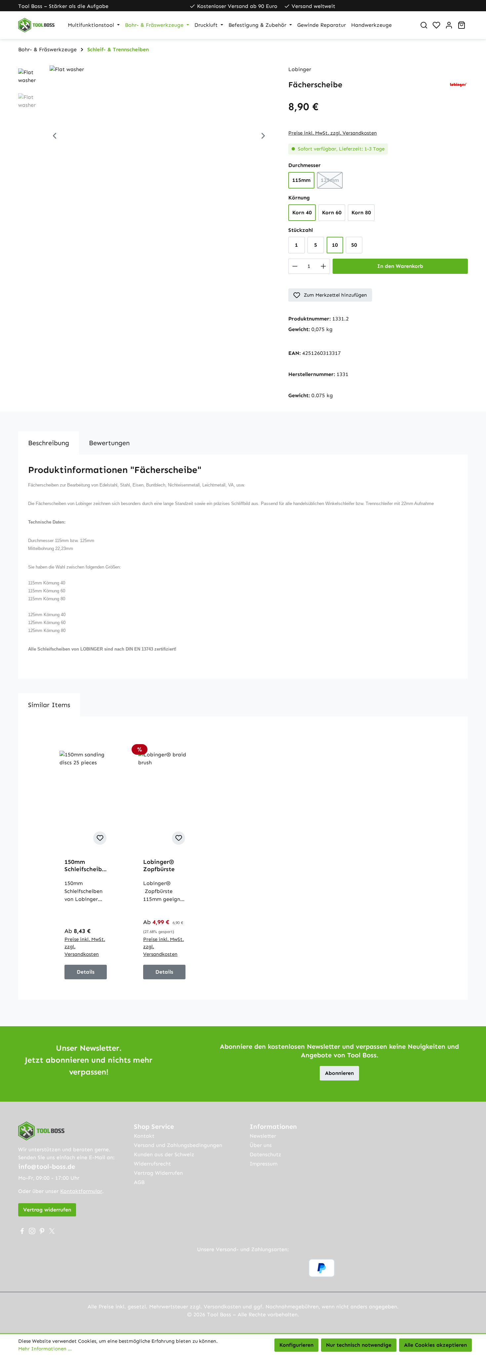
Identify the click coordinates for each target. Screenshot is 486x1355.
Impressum (263, 1164)
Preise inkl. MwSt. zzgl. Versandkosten (332, 133)
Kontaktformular (81, 1191)
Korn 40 (302, 212)
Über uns (261, 1145)
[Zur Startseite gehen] (36, 25)
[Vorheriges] (55, 137)
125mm (332, 182)
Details (86, 972)
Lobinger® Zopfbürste (159, 865)
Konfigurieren (296, 1345)
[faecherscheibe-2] (159, 136)
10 (335, 245)
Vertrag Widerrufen (158, 1173)
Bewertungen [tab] (109, 443)
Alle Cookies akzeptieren (435, 1345)
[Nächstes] (263, 137)
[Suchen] (424, 25)
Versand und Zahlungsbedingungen (178, 1145)
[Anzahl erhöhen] (323, 266)
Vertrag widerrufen (47, 1210)
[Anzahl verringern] (294, 266)
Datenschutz (265, 1154)
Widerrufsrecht (152, 1164)
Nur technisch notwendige (358, 1345)
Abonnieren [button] (339, 1073)
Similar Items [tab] (49, 705)
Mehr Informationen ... (45, 1349)
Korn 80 (361, 212)
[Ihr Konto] (449, 25)
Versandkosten (222, 1306)
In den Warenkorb (400, 266)
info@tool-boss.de (46, 1166)
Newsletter (263, 1136)
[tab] (48, 442)
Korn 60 (332, 212)
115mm (301, 180)
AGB (139, 1182)
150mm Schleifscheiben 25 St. (84, 865)
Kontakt (144, 1136)
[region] (146, 136)
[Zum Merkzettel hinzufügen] (99, 838)
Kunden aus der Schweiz (164, 1154)
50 (354, 245)
